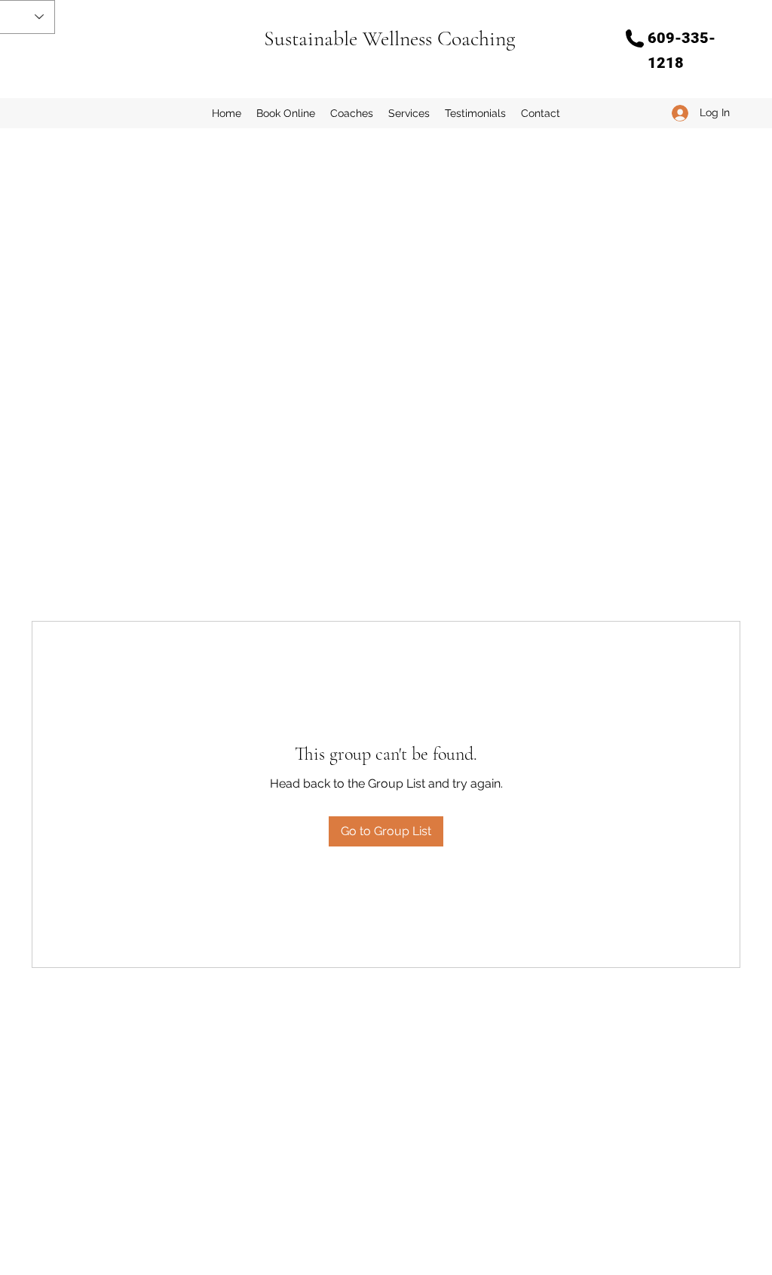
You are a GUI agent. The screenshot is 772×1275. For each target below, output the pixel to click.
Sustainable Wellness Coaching (389, 38)
